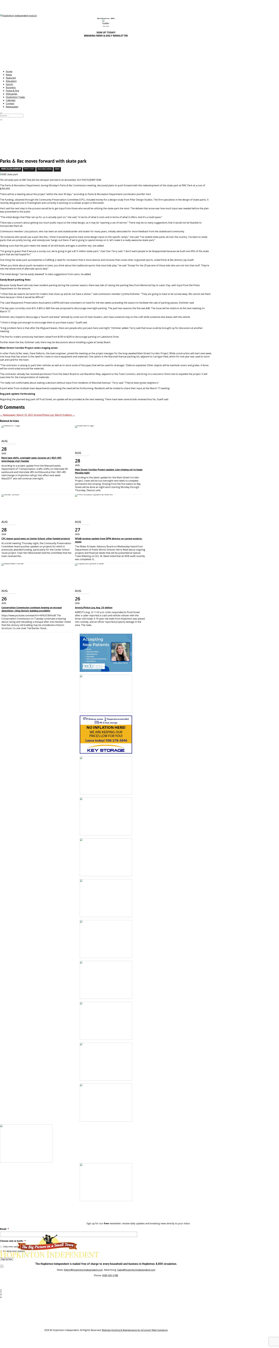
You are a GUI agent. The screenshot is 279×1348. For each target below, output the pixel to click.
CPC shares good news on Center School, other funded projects (35, 538)
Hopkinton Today (15, 97)
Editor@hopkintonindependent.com (83, 1269)
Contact (10, 103)
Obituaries (11, 93)
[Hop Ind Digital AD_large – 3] (106, 817)
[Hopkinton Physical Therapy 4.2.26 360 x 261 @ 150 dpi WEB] (106, 858)
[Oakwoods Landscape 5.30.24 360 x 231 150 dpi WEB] (106, 695)
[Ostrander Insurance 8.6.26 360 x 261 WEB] (106, 1183)
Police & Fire (12, 90)
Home (9, 71)
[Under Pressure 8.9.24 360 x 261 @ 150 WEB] (106, 940)
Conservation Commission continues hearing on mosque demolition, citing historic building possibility (31, 609)
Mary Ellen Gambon (11, 168)
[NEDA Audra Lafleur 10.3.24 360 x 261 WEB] (106, 654)
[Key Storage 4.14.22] (106, 736)
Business (11, 87)
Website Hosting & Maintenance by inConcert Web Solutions (135, 1330)
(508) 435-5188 (110, 1275)
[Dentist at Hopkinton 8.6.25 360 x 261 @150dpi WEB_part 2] (106, 1022)
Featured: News (45, 168)
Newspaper (12, 106)
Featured (11, 77)
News (9, 74)
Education (11, 81)
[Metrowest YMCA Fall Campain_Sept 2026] (106, 776)
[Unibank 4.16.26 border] (106, 899)
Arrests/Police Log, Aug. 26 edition (93, 607)
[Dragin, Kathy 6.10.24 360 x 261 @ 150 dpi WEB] (106, 1104)
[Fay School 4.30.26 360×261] (106, 981)
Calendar (11, 100)
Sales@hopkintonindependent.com (136, 1269)
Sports (9, 84)
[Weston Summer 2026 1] (106, 1063)
